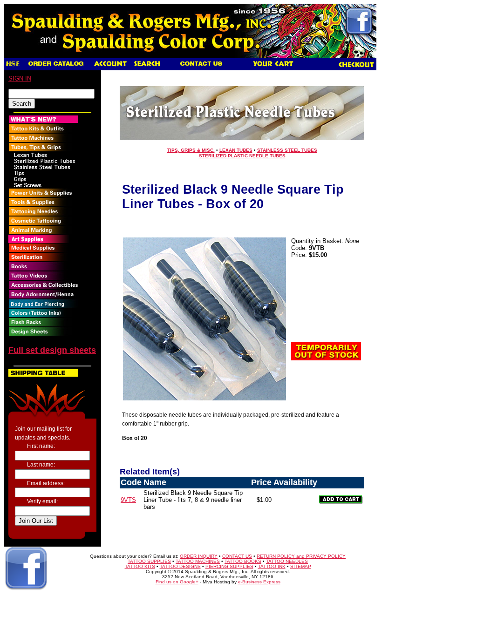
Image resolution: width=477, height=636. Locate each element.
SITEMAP (300, 566)
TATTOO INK (272, 566)
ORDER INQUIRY (199, 556)
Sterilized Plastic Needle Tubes (242, 155)
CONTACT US (237, 556)
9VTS (128, 499)
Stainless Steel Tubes (287, 150)
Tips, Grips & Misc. (191, 150)
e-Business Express (259, 581)
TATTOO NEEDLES (287, 561)
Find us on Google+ (177, 581)
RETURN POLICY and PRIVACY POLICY (301, 556)
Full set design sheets (52, 350)
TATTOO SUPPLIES (149, 561)
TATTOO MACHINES (198, 561)
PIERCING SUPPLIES (229, 566)
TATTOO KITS (140, 566)
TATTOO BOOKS (243, 561)
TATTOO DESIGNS (180, 566)
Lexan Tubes (235, 150)
